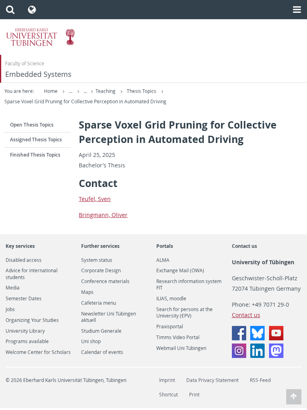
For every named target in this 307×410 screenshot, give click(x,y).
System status (96, 260)
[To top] (294, 397)
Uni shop (91, 341)
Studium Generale (101, 331)
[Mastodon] (276, 356)
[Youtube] (276, 338)
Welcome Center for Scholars (38, 352)
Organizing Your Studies (32, 320)
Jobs (10, 309)
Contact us (244, 246)
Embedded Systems (38, 74)
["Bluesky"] (257, 338)
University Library (25, 331)
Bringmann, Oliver (103, 215)
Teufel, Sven (95, 199)
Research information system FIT (188, 284)
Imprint (167, 380)
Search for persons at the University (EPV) (184, 312)
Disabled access (24, 260)
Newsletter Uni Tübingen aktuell (108, 317)
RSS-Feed (260, 380)
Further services (100, 246)
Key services (20, 246)
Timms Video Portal (177, 337)
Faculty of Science (24, 63)
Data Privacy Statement (212, 380)
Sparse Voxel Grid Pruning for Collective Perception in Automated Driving (85, 101)
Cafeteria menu (98, 303)
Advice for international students (32, 273)
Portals (164, 246)
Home (51, 91)
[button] (10, 9)
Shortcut (168, 394)
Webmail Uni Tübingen (181, 348)
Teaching (106, 91)
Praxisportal (169, 327)
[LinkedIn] (257, 356)
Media (13, 288)
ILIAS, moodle (171, 298)
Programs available (27, 341)
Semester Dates (24, 298)
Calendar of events (102, 352)
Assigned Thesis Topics (36, 139)
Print (194, 394)
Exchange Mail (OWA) (180, 270)
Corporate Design (101, 270)
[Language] (32, 9)
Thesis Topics (142, 91)
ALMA (162, 260)
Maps (87, 292)
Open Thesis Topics (32, 124)
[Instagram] (239, 356)
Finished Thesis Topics (35, 154)
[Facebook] (239, 338)
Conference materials (105, 281)
